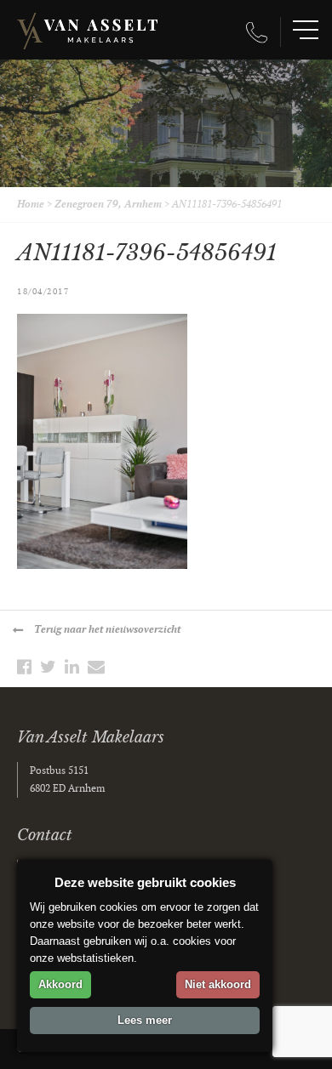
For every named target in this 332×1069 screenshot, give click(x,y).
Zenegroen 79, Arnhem (108, 204)
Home (30, 204)
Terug (107, 629)
